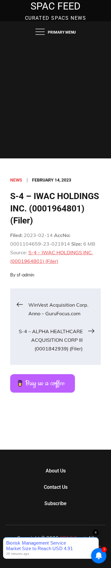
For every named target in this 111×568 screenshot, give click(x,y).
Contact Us (56, 487)
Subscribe (55, 503)
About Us (56, 471)
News (16, 180)
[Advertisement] (55, 99)
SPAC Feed (55, 6)
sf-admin (25, 275)
